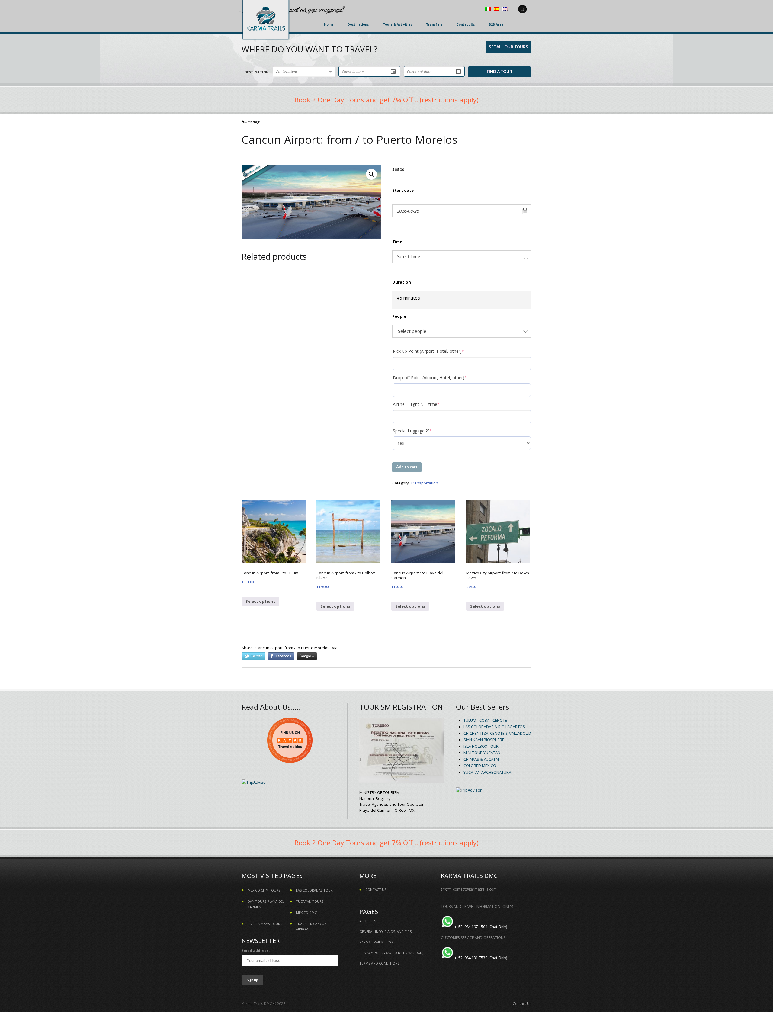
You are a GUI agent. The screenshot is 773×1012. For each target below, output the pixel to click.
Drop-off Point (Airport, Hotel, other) (439, 378)
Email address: (256, 950)
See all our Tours (508, 46)
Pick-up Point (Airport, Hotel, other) (438, 351)
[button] (371, 174)
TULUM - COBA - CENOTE (485, 720)
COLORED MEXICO (479, 765)
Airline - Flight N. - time (425, 404)
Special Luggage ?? (421, 431)
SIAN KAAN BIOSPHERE (483, 739)
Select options (260, 601)
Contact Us (522, 1003)
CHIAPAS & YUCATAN (482, 759)
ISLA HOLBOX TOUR (481, 746)
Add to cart (407, 466)
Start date (403, 190)
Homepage (251, 121)
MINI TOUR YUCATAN (481, 752)
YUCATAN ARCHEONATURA (487, 772)
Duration (401, 282)
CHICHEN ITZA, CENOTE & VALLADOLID (497, 733)
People (399, 316)
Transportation (424, 483)
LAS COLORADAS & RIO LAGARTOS (494, 726)
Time (397, 241)
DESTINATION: (257, 72)
